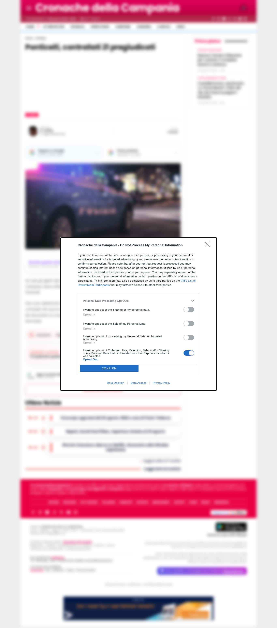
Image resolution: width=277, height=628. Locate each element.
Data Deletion (115, 382)
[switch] (189, 309)
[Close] (209, 245)
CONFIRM (109, 368)
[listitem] (138, 300)
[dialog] (138, 314)
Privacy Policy (161, 382)
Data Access (138, 382)
